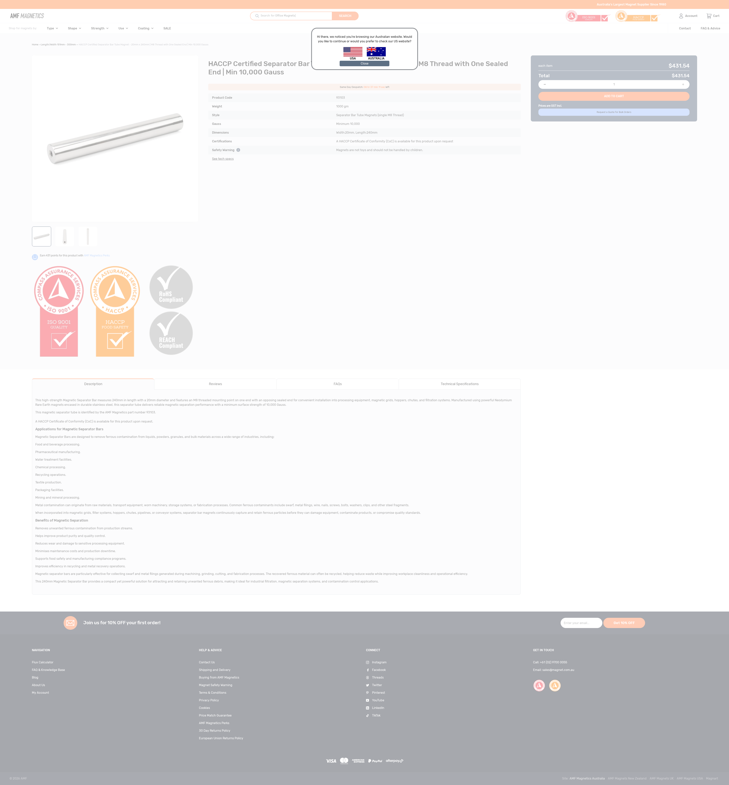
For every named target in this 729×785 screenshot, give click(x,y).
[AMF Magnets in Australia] (376, 59)
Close (364, 63)
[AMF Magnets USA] (354, 59)
